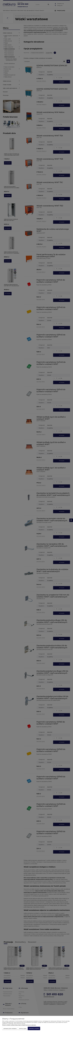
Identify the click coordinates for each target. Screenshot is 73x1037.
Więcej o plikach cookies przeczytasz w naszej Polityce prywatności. (19, 1025)
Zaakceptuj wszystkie (34, 1028)
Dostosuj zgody (22, 1028)
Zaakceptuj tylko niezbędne (10, 1028)
